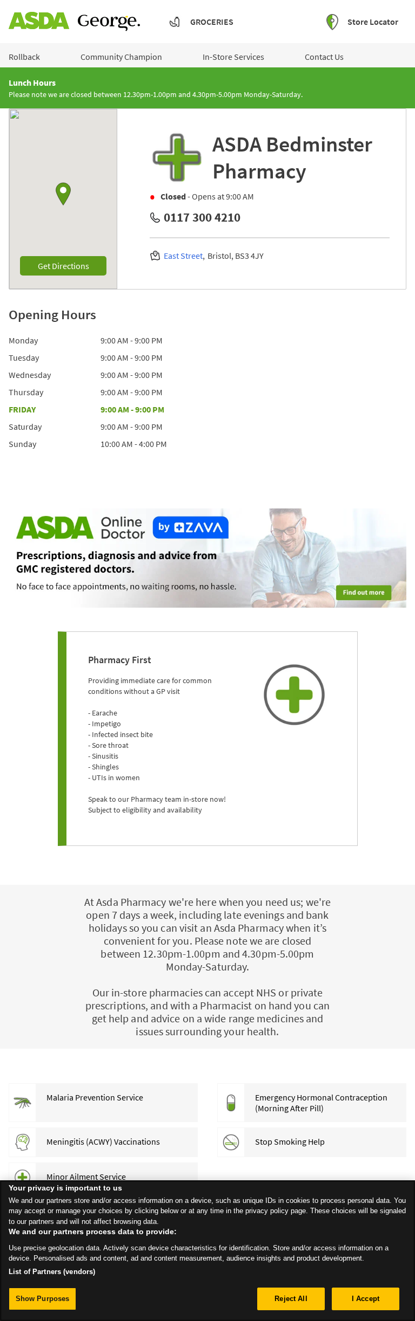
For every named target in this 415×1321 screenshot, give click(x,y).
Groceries (211, 21)
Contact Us (324, 56)
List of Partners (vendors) (52, 1272)
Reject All (291, 1299)
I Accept (365, 1299)
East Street (183, 255)
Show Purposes (43, 1299)
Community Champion (121, 56)
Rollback (24, 56)
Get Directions (72, 265)
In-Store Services (233, 56)
